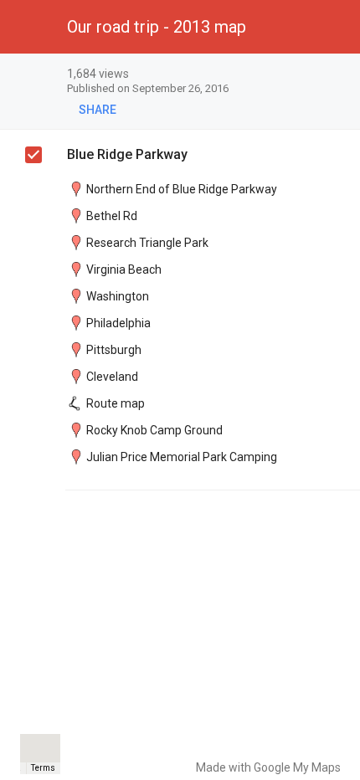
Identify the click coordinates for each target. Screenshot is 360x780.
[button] (27, 27)
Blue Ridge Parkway (127, 154)
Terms (43, 767)
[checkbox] (339, 75)
